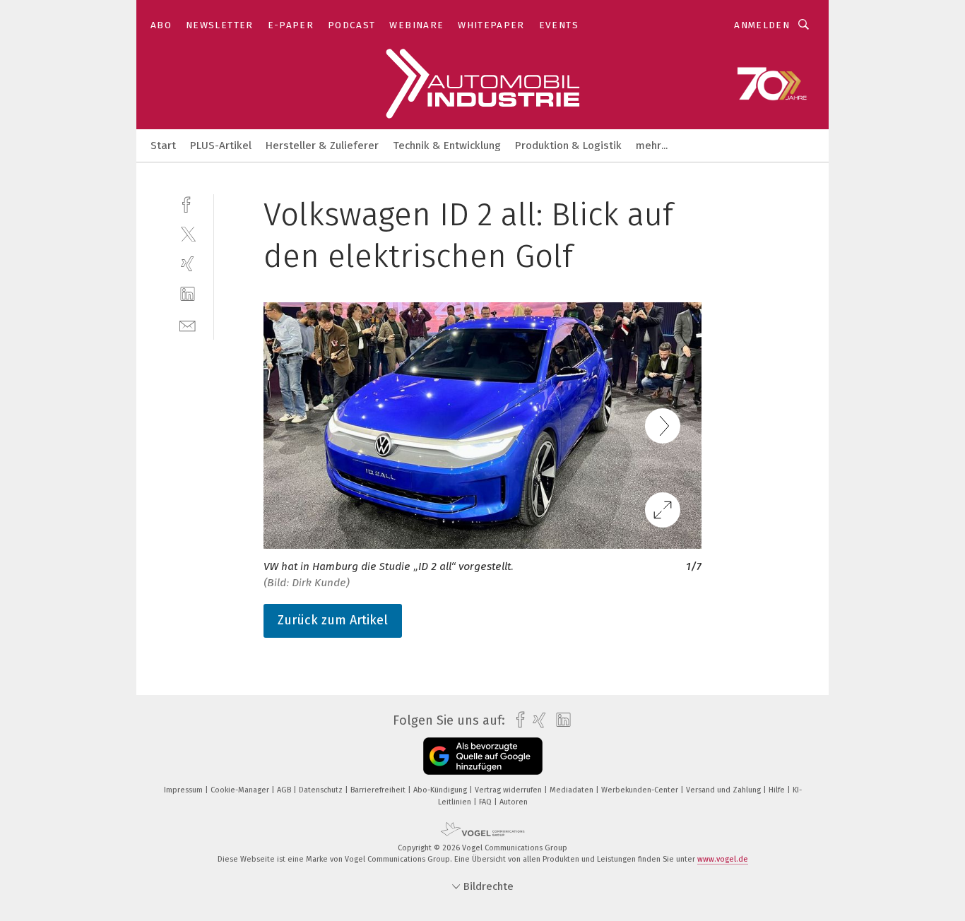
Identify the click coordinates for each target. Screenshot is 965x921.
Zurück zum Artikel (333, 620)
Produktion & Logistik (568, 145)
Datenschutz (322, 790)
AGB (285, 790)
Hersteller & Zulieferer (322, 145)
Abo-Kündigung (441, 790)
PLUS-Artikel (220, 145)
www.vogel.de (722, 859)
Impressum (184, 790)
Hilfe (778, 790)
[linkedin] (187, 294)
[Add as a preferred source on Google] (483, 756)
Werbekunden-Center (640, 790)
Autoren (513, 802)
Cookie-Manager (241, 790)
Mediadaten (573, 790)
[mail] (187, 324)
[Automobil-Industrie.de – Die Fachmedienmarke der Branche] (163, 144)
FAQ (486, 802)
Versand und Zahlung (724, 790)
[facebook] (187, 203)
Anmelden (762, 25)
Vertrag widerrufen (509, 790)
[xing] (187, 264)
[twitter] (187, 233)
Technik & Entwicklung (447, 145)
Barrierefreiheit (379, 790)
